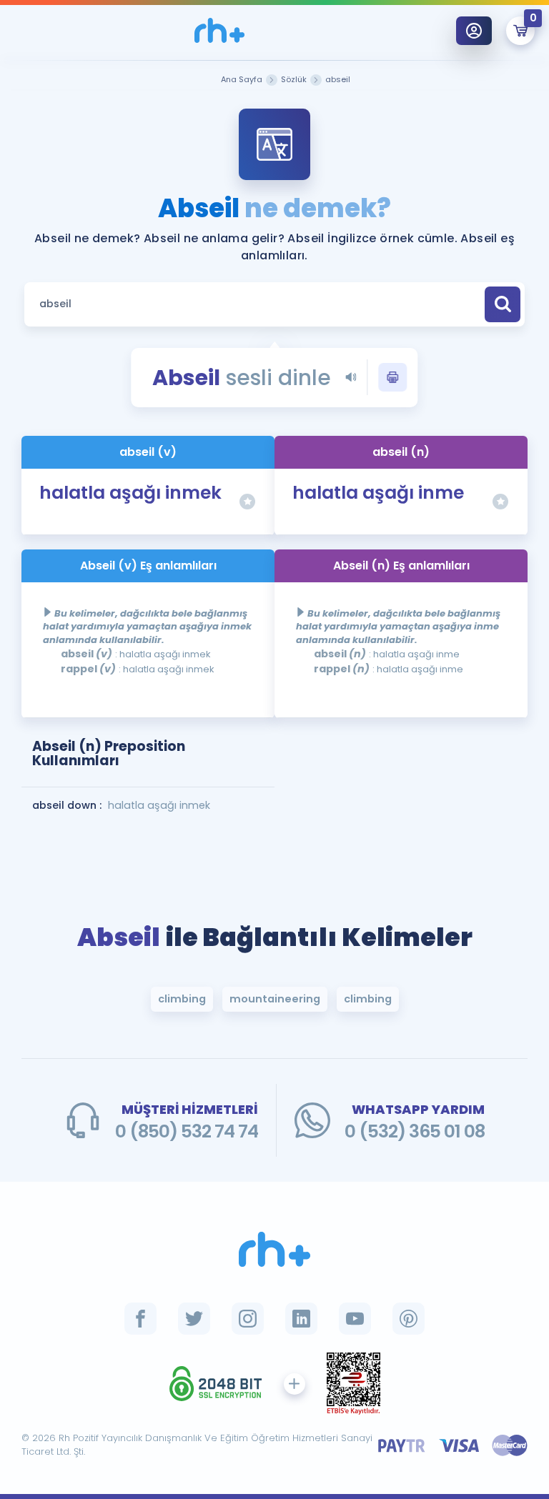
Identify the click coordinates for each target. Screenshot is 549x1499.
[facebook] (140, 1319)
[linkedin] (301, 1319)
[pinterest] (408, 1319)
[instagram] (248, 1319)
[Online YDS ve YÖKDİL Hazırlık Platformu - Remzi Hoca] (274, 1249)
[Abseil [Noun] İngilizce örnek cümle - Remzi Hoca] (219, 30)
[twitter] (194, 1319)
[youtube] (355, 1319)
